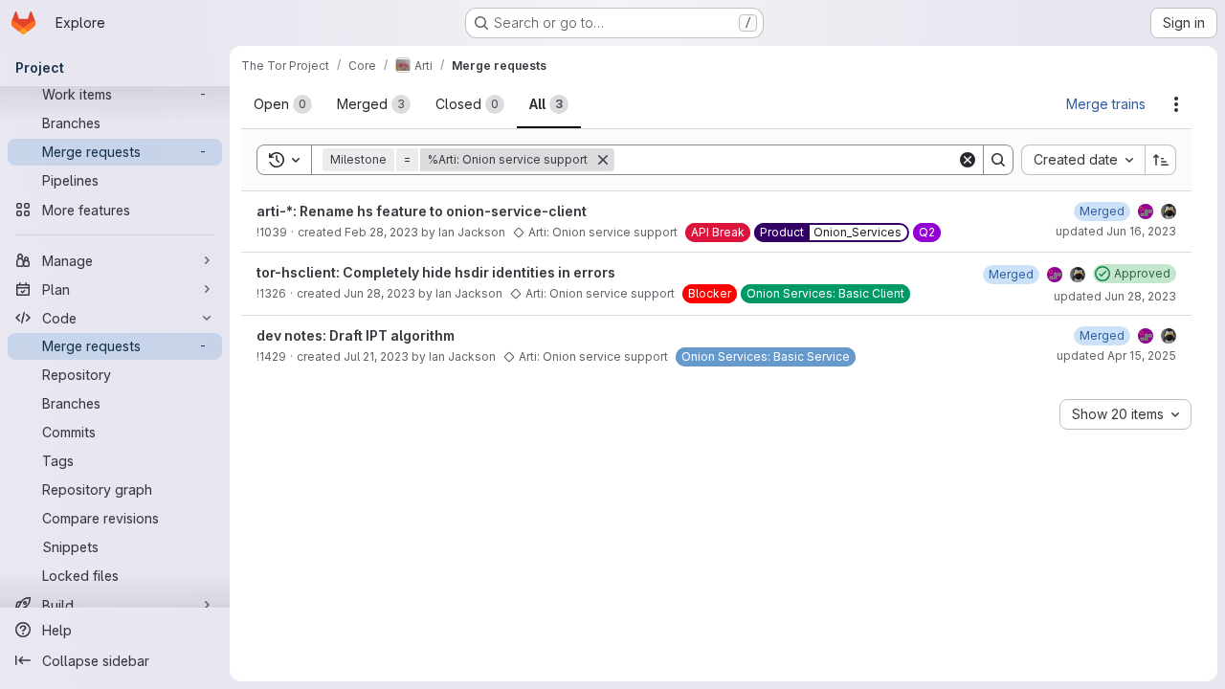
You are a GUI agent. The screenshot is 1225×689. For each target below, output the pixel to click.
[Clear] (967, 159)
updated (1116, 231)
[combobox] (1083, 159)
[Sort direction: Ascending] (1161, 159)
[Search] (998, 159)
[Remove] (602, 159)
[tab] (282, 104)
